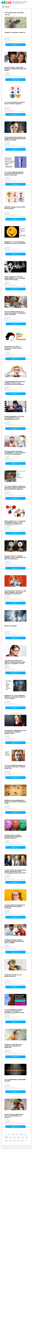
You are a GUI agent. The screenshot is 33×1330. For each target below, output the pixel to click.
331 (18, 1140)
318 (13, 1134)
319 (17, 1134)
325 (18, 1137)
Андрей (7, 39)
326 (22, 1137)
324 (14, 1137)
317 (9, 1134)
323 (10, 1137)
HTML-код (8, 37)
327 (27, 1137)
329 (10, 1140)
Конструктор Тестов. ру (20, 2)
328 (6, 1140)
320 (21, 1134)
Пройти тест (15, 44)
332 (22, 1140)
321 (25, 1134)
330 (14, 1140)
